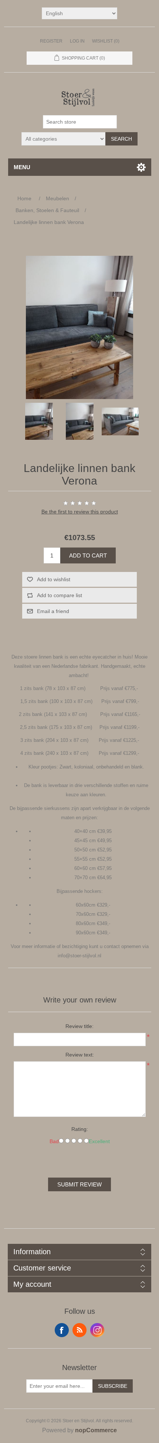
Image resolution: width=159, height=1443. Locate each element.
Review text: (79, 1055)
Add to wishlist (53, 579)
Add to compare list (59, 595)
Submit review (79, 1184)
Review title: (79, 1026)
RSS (79, 1330)
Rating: (79, 1129)
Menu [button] (22, 167)
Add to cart (88, 555)
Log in (77, 41)
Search (121, 139)
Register (51, 41)
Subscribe (112, 1386)
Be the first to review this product (79, 512)
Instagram (97, 1330)
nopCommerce (96, 1430)
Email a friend (53, 611)
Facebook (62, 1330)
